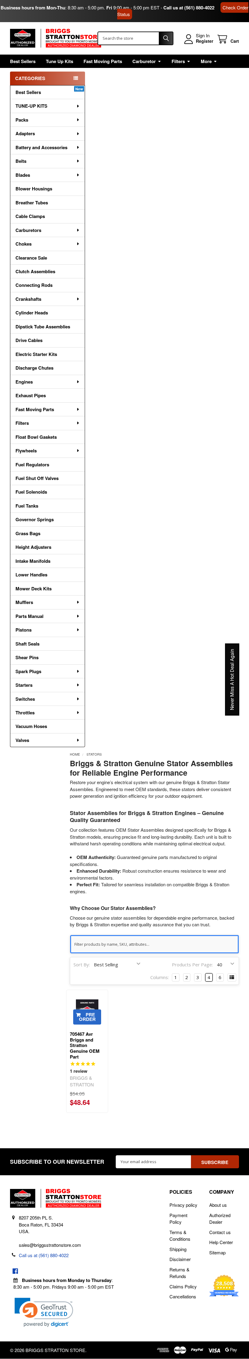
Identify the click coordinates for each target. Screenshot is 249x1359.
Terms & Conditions (179, 1235)
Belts (20, 161)
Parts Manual (29, 616)
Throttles (25, 712)
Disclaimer (180, 1259)
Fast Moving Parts (103, 61)
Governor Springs (34, 519)
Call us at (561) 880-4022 (188, 7)
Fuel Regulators (32, 464)
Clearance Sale (31, 257)
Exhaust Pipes (30, 395)
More (206, 61)
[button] (43, 1312)
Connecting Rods (34, 285)
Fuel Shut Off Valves (37, 478)
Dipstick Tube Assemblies (42, 326)
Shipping (177, 1249)
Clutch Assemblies (35, 271)
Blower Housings (33, 188)
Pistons (23, 629)
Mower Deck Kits (33, 588)
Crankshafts (28, 299)
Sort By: (81, 964)
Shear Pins (27, 657)
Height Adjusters (33, 547)
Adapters (25, 133)
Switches (25, 699)
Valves (22, 740)
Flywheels (26, 450)
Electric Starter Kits (36, 354)
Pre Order (87, 1016)
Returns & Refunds (179, 1273)
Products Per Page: (192, 964)
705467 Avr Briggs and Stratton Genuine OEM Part (85, 1045)
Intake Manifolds (32, 561)
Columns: (159, 977)
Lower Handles (31, 574)
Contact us (220, 1232)
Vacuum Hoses (31, 726)
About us (218, 1205)
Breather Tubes (31, 202)
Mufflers (24, 602)
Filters (178, 61)
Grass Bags (27, 533)
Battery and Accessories (41, 147)
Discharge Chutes (34, 367)
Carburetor (144, 61)
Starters (23, 685)
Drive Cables (29, 340)
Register (204, 41)
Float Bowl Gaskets (36, 437)
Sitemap (217, 1252)
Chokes (23, 243)
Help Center (221, 1242)
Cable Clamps (30, 216)
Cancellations (182, 1296)
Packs (21, 119)
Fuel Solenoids (31, 491)
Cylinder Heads (31, 312)
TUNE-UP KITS (31, 105)
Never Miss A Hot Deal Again (232, 679)
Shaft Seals (27, 643)
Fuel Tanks (26, 505)
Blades (22, 175)
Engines (24, 381)
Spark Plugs (28, 671)
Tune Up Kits (59, 61)
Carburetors (28, 230)
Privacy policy (183, 1205)
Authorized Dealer (219, 1218)
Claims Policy (183, 1286)
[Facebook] (15, 1271)
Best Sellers (23, 61)
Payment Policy (178, 1218)
